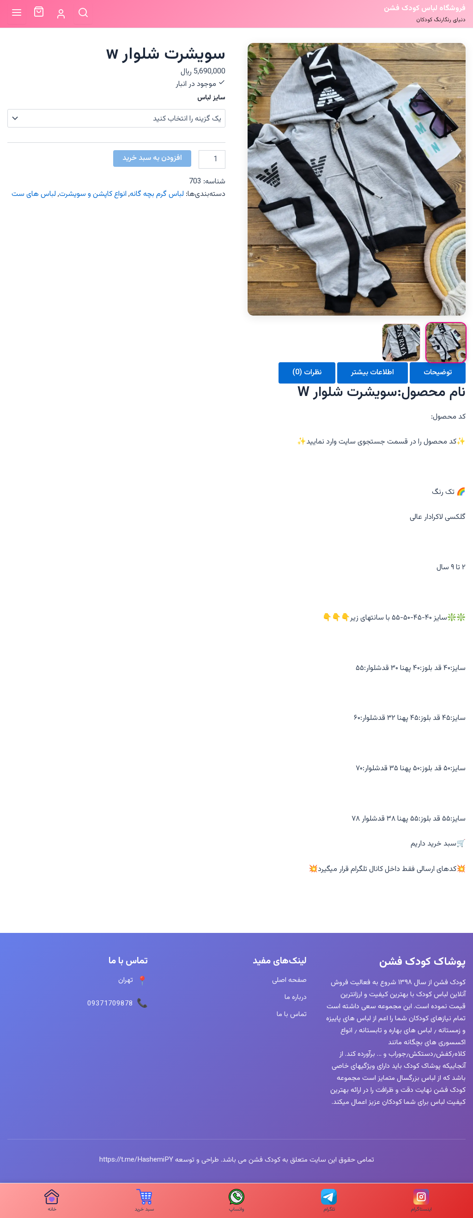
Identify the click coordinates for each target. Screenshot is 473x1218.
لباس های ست (34, 194)
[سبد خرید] (39, 13)
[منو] (16, 13)
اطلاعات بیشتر (372, 372)
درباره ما (296, 997)
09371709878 (110, 1003)
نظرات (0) (306, 372)
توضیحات (438, 372)
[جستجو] (83, 13)
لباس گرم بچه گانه (157, 194)
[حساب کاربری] (61, 14)
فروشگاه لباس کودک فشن (425, 8)
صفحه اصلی (289, 980)
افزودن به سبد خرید (152, 158)
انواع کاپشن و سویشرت (93, 194)
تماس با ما (292, 1014)
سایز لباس (211, 98)
